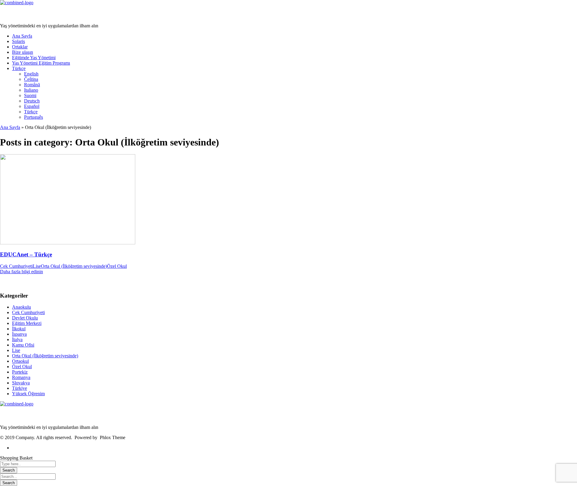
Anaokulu (21, 307)
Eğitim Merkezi (26, 323)
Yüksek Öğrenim (28, 393)
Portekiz (20, 371)
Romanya (21, 377)
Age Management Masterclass (36, 14)
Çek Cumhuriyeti (16, 266)
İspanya (19, 334)
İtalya (17, 339)
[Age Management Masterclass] (16, 2)
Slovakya (21, 382)
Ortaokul (20, 361)
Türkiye (19, 388)
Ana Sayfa (10, 127)
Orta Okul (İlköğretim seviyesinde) (74, 266)
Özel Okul (117, 266)
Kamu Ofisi (23, 344)
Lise (37, 266)
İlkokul (19, 328)
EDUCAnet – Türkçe (26, 254)
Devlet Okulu (25, 317)
